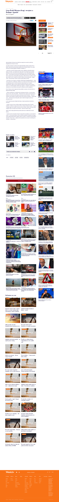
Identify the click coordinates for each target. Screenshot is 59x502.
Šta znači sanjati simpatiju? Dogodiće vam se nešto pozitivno (12, 371)
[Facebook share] (31, 20)
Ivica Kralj (21, 157)
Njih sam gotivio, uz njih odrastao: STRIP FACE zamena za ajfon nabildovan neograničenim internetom (50, 488)
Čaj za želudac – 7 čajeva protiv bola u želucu (28, 356)
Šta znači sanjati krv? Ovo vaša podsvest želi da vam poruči (28, 445)
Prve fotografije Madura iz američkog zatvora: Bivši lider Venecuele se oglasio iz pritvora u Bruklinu (45, 228)
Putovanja (26, 485)
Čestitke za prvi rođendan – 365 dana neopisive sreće (12, 414)
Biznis (6, 481)
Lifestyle (39, 1)
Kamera (24, 298)
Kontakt (13, 499)
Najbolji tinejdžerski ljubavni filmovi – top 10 (27, 309)
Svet (49, 43)
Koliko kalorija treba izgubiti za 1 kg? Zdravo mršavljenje (28, 430)
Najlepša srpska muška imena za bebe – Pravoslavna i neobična (28, 385)
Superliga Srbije (26, 157)
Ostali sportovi (35, 4)
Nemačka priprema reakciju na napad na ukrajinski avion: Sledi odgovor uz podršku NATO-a (45, 271)
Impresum (7, 499)
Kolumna (50, 476)
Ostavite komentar (21, 180)
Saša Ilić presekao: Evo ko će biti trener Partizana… (17, 145)
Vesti (34, 478)
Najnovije (16, 1)
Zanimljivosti (36, 482)
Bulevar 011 (23, 1)
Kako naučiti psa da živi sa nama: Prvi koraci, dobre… (50, 46)
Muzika (30, 482)
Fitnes (25, 481)
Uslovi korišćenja (16, 499)
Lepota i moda (24, 329)
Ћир (52, 0)
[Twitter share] (32, 20)
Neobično (7, 314)
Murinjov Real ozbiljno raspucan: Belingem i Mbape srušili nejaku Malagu (45, 100)
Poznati (11, 478)
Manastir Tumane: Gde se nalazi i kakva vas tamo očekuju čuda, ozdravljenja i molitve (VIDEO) (12, 310)
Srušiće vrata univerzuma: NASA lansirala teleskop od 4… (50, 40)
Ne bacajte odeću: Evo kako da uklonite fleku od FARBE (12, 445)
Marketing (10, 499)
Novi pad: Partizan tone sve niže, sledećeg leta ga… (33, 145)
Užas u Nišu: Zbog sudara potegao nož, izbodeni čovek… (50, 35)
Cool (45, 1)
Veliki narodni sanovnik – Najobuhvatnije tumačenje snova (12, 325)
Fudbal (19, 4)
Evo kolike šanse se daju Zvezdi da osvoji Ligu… (50, 29)
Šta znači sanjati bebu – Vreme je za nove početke (12, 430)
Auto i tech (42, 1)
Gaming (40, 481)
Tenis (24, 4)
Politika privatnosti (21, 499)
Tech (40, 476)
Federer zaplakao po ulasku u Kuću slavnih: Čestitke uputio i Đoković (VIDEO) (46, 256)
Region (7, 485)
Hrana (8, 374)
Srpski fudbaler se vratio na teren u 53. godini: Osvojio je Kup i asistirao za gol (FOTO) (45, 199)
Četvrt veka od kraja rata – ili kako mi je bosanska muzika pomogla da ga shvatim (50, 494)
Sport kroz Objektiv (29, 4)
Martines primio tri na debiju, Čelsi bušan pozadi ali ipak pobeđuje (45, 213)
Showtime (39, 4)
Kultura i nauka (34, 1)
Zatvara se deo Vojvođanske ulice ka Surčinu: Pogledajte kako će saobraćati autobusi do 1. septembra (45, 286)
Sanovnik (26, 492)
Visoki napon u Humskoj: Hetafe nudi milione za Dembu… (33, 138)
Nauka (40, 482)
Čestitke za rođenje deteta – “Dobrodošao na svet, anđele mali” (27, 341)
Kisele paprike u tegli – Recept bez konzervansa (12, 400)
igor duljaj (16, 157)
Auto (35, 476)
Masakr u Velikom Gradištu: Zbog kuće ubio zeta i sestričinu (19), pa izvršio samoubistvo (45, 85)
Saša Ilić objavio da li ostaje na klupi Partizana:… (17, 137)
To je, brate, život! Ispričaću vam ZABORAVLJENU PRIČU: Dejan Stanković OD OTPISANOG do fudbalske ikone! (50, 481)
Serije (30, 486)
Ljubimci (26, 489)
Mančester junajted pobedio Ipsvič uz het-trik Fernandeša (45, 114)
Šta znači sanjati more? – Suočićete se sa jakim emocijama (28, 325)
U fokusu (19, 1)
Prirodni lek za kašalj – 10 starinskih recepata (26, 400)
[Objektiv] (9, 1)
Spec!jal (16, 485)
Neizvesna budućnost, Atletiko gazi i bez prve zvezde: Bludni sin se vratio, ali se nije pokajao (45, 155)
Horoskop (48, 1)
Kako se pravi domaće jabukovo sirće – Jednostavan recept (12, 385)
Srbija (6, 486)
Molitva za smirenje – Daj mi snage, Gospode (11, 356)
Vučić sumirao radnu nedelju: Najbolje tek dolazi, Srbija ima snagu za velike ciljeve (45, 169)
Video (21, 476)
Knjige (30, 481)
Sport (31, 1)
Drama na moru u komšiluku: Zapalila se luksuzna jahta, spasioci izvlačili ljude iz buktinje (45, 184)
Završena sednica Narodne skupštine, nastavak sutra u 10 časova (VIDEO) (27, 415)
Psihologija (26, 486)
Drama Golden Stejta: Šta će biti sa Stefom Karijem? (44, 300)
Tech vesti (40, 478)
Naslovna (7, 8)
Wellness (26, 478)
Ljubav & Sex (26, 482)
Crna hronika (50, 37)
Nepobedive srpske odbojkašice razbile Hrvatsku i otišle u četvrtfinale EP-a (45, 140)
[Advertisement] (21, 54)
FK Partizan (11, 157)
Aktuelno (31, 485)
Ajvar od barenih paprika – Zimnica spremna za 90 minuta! (28, 371)
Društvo (8, 298)
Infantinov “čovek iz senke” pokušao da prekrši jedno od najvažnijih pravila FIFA (45, 242)
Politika (24, 403)
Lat (51, 0)
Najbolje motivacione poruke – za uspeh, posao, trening (12, 340)
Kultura (31, 476)
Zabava (12, 476)
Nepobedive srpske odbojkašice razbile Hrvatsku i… (50, 23)
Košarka (21, 4)
